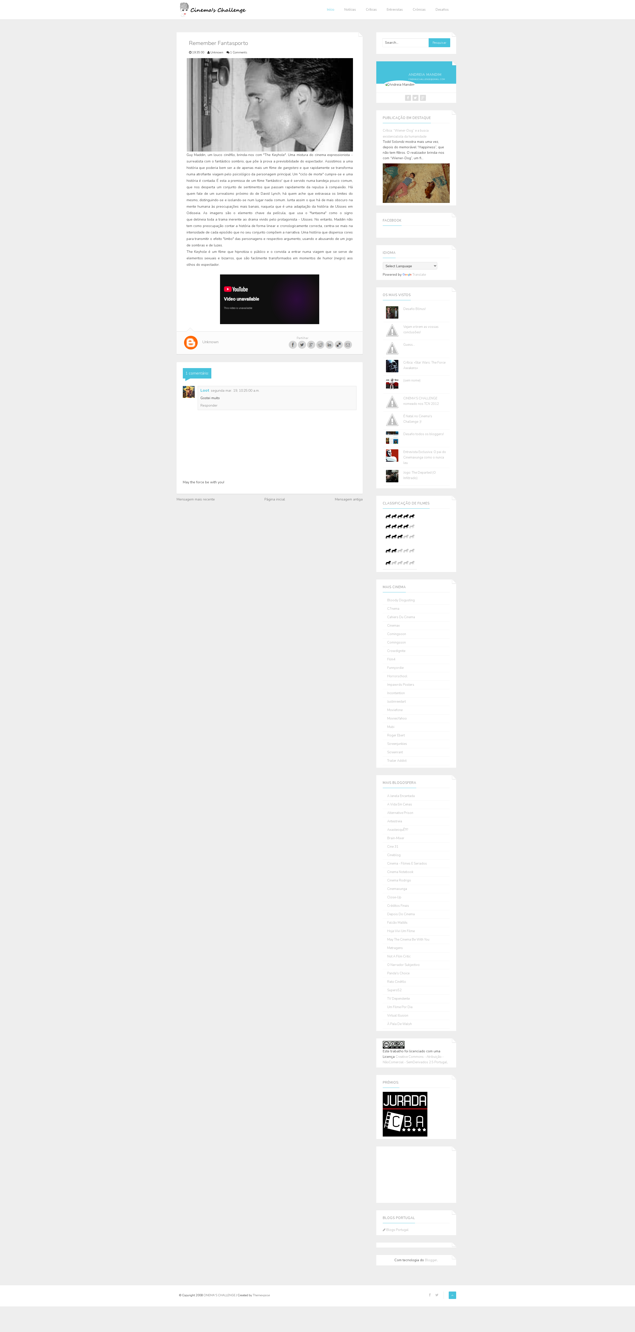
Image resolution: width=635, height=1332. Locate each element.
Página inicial (274, 499)
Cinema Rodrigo (399, 880)
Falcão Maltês (397, 923)
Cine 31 (392, 847)
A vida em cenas (399, 804)
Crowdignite (396, 651)
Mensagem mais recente (196, 499)
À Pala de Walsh (399, 1024)
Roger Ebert (396, 735)
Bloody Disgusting (401, 600)
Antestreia (394, 821)
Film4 (391, 659)
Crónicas (419, 9)
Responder (209, 405)
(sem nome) (411, 380)
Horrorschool (397, 676)
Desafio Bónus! (414, 309)
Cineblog (394, 855)
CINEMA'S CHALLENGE (219, 1295)
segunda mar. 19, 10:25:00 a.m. (235, 390)
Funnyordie (395, 668)
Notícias (350, 9)
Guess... (409, 345)
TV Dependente (398, 999)
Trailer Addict (397, 761)
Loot (204, 390)
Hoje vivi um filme (401, 931)
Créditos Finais (398, 906)
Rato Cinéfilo (396, 982)
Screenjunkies (397, 744)
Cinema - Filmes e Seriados (407, 864)
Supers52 (394, 990)
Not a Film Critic (399, 956)
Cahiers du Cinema (401, 617)
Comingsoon (396, 634)
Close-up (394, 897)
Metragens (395, 948)
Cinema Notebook (400, 872)
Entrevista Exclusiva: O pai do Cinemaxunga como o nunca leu (424, 457)
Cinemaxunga (397, 889)
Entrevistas (395, 9)
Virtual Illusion (397, 1016)
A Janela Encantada (401, 796)
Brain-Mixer (395, 838)
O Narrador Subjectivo (403, 965)
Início (330, 9)
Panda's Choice (398, 973)
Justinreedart (396, 702)
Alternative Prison (400, 813)
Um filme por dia (400, 1007)
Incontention (396, 693)
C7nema (393, 609)
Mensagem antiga (349, 499)
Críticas (371, 9)
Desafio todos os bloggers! (423, 434)
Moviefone (395, 710)
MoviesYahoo (397, 719)
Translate (419, 274)
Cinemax (393, 626)
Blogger (431, 1260)
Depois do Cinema (401, 914)
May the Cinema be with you (408, 940)
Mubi (390, 727)
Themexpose (261, 1295)
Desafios (442, 9)
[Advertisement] (407, 1174)
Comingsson (396, 643)
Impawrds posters (400, 685)
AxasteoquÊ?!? (397, 830)
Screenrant (395, 752)
